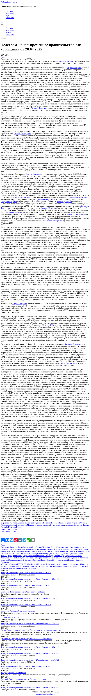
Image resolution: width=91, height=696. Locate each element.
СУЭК (10, 568)
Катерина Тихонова (73, 344)
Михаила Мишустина (22, 134)
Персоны (9, 11)
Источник (5, 57)
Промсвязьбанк (52, 564)
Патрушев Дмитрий (9, 547)
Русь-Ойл (17, 568)
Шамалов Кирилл (15, 527)
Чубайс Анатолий (52, 551)
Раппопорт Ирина (36, 554)
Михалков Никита (8, 558)
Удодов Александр (50, 558)
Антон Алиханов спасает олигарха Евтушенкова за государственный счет (31, 630)
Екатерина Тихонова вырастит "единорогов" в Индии (23, 592)
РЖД (3, 566)
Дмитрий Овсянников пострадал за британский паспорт (24, 679)
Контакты (10, 18)
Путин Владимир (57, 525)
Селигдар (33, 566)
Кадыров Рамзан (83, 549)
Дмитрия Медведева (45, 200)
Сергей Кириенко (39, 108)
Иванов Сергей (64, 523)
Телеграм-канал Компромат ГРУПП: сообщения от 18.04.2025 (26, 585)
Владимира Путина (9, 202)
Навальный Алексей (78, 547)
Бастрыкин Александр (53, 549)
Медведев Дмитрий (9, 525)
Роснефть (57, 566)
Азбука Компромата (9, 2)
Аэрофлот (65, 566)
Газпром (13, 564)
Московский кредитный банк (17, 566)
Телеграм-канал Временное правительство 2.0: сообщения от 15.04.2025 (30, 624)
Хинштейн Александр (35, 549)
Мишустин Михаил (26, 525)
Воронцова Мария (30, 556)
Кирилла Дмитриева (23, 197)
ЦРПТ (35, 568)
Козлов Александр (45, 556)
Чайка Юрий (20, 549)
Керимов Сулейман (67, 551)
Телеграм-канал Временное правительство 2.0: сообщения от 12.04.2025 (30, 654)
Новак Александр (8, 551)
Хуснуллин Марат (15, 556)
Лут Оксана (37, 547)
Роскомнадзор (75, 566)
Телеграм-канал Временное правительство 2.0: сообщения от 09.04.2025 (30, 688)
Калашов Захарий (75, 560)
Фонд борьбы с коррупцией (69, 564)
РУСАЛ (20, 564)
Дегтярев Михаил (8, 554)
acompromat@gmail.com (45, 694)
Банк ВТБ (35, 564)
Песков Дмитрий (35, 558)
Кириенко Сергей (79, 523)
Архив (8, 16)
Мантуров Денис (49, 547)
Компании (10, 13)
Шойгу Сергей (22, 558)
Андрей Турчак (51, 325)
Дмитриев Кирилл (50, 523)
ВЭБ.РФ (27, 564)
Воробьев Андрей (60, 560)
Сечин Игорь (59, 556)
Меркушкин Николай (73, 556)
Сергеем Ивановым (34, 174)
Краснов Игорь (38, 551)
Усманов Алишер (83, 551)
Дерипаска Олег (62, 547)
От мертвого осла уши (10, 617)
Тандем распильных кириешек (13, 673)
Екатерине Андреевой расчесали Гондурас (18, 611)
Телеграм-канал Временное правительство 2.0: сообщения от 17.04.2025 (30, 598)
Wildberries (5, 564)
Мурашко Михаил (42, 525)
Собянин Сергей (7, 549)
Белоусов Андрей (17, 523)
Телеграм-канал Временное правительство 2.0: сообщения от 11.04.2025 (30, 660)
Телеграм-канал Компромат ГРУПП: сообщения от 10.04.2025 (26, 666)
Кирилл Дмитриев (64, 202)
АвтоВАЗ (85, 566)
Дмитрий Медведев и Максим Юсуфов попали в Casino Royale (26, 639)
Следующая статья (8, 531)
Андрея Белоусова (74, 68)
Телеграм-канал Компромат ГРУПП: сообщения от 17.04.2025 (26, 605)
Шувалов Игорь (22, 554)
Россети (84, 564)
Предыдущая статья (9, 529)
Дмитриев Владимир (33, 523)
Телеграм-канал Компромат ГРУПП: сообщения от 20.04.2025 (26, 573)
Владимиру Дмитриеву (78, 197)
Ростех (42, 564)
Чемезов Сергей (69, 549)
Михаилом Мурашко (65, 61)
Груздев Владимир (68, 554)
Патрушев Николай (24, 551)
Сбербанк (49, 566)
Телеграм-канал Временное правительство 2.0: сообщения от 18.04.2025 (30, 579)
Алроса (4, 568)
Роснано (41, 566)
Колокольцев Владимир (68, 558)
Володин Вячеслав (32, 560)
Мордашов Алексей (16, 560)
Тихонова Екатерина (73, 525)
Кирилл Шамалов (48, 208)
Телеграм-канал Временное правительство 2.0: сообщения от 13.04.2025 (30, 647)
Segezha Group (27, 568)
